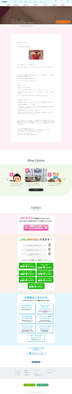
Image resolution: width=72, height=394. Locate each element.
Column (16, 25)
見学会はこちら (63, 21)
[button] (7, 179)
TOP (12, 25)
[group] (17, 179)
